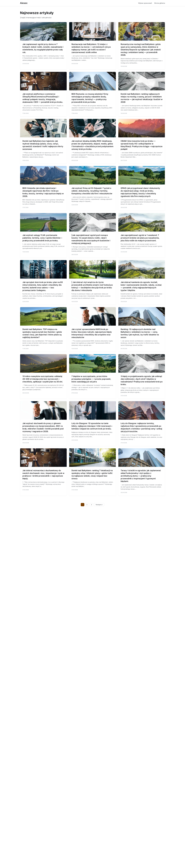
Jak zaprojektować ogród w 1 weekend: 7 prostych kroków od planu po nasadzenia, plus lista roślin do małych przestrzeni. (140, 238)
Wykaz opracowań (145, 3)
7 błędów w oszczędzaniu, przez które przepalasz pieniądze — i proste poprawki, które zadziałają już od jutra (91, 379)
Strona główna (159, 3)
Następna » (99, 504)
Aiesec (24, 3)
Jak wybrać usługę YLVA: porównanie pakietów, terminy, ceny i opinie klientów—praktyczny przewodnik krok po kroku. (42, 238)
